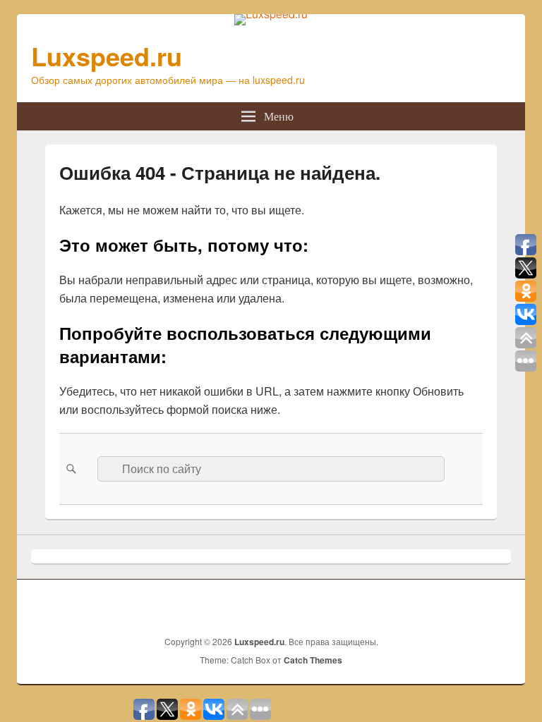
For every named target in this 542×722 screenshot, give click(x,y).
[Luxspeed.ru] (271, 14)
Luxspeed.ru (106, 55)
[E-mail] (499, 606)
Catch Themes (313, 660)
